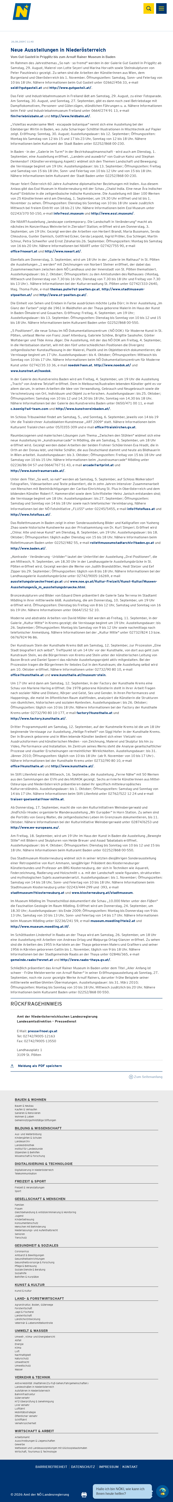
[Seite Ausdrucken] (84, 1496)
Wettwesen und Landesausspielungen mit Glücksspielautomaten (51, 1448)
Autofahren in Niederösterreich (32, 1390)
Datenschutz (83, 1467)
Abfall (18, 1340)
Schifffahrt (21, 1419)
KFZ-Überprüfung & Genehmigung (34, 1401)
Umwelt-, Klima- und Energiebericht (35, 1336)
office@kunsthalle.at (27, 675)
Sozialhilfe (20, 1273)
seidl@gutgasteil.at (26, 88)
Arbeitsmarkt (22, 1437)
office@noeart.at (24, 251)
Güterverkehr (22, 1397)
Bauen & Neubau (24, 1105)
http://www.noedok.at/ (112, 365)
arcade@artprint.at (98, 465)
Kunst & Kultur (23, 1290)
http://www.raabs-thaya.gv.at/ (85, 960)
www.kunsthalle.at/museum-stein (78, 675)
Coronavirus (22, 1251)
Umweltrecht (22, 1362)
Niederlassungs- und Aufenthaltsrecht (36, 1230)
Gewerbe (20, 1444)
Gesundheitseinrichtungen (30, 1258)
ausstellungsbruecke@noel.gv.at (37, 581)
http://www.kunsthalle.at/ (72, 766)
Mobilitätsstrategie (25, 1412)
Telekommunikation (26, 1173)
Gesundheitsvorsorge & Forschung (34, 1262)
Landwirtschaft (23, 1315)
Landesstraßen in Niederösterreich (34, 1386)
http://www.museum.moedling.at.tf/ (40, 927)
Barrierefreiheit (51, 1467)
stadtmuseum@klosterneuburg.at (37, 893)
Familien (19, 1204)
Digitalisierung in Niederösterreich (34, 1169)
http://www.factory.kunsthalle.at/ (38, 719)
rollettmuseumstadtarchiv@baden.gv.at (122, 543)
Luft (17, 1351)
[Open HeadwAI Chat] (162, 1491)
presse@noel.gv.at (42, 1031)
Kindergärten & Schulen (28, 1137)
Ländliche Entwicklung (27, 1319)
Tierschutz (21, 1237)
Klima (18, 1347)
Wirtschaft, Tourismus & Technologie (36, 1451)
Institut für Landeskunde (29, 1148)
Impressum (109, 1467)
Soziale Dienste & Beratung (30, 1269)
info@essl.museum (69, 213)
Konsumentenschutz (26, 1223)
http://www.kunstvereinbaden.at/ (83, 409)
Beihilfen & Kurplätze (27, 1276)
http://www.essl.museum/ (112, 213)
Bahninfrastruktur (25, 1394)
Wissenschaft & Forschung (30, 1156)
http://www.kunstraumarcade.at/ (37, 471)
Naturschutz (22, 1358)
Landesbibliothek (24, 1145)
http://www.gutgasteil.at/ (70, 88)
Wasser (19, 1369)
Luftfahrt (20, 1408)
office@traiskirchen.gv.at (115, 427)
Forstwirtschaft (23, 1308)
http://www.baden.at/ (28, 548)
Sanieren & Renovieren (28, 1113)
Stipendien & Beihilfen (27, 1152)
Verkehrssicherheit (25, 1423)
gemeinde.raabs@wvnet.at (32, 960)
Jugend (19, 1215)
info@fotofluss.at (141, 509)
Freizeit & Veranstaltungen (30, 1187)
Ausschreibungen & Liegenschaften (35, 1440)
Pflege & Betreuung (26, 1266)
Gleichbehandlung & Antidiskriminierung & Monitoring (45, 1212)
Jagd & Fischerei (24, 1311)
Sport (18, 1191)
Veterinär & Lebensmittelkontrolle (34, 1322)
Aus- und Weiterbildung (28, 1134)
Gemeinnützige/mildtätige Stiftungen (35, 1120)
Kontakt (130, 1467)
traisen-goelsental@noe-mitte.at (37, 799)
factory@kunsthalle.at (94, 713)
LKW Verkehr (22, 1405)
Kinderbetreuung (24, 1219)
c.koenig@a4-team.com (29, 409)
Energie (19, 1344)
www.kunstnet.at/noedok (31, 371)
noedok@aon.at (80, 365)
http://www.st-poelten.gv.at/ (62, 295)
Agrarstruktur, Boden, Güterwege (34, 1304)
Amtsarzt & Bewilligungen (29, 1255)
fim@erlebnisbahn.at (27, 116)
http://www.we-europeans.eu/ (35, 827)
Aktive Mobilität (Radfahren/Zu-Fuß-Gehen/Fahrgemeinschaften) (52, 1383)
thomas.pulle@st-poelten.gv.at (75, 289)
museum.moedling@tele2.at (113, 921)
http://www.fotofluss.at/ (30, 515)
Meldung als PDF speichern (39, 1066)
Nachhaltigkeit (23, 1354)
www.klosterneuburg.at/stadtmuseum (102, 893)
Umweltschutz (23, 1365)
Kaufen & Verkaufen (26, 1109)
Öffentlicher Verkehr (26, 1416)
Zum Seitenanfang (147, 1077)
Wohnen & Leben (24, 1116)
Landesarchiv (22, 1141)
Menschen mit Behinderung (30, 1226)
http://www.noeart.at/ (63, 251)
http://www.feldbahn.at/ (70, 116)
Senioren (20, 1234)
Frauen (19, 1208)
